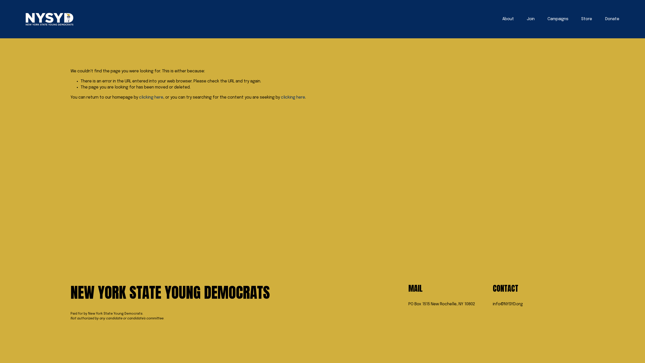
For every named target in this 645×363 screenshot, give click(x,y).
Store (586, 19)
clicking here (151, 97)
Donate (612, 19)
